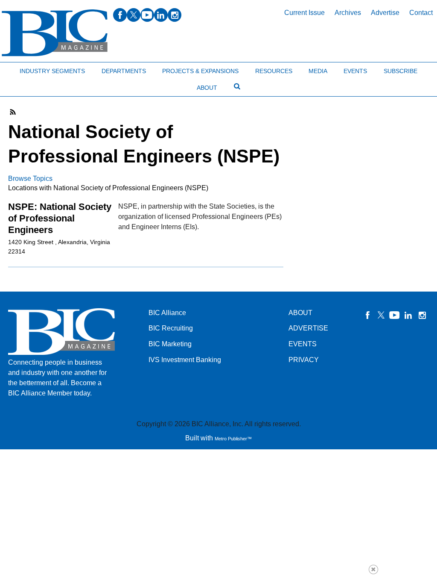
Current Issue (304, 12)
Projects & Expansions (200, 71)
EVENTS (302, 344)
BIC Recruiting (171, 328)
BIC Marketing (170, 344)
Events (355, 71)
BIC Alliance (167, 312)
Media (318, 71)
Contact (421, 12)
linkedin (161, 15)
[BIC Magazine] (54, 33)
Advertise (385, 12)
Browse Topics (30, 178)
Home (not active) (25, 69)
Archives (348, 12)
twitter (133, 15)
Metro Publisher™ (233, 438)
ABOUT (300, 312)
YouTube (395, 315)
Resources (273, 71)
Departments (124, 71)
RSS (13, 112)
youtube (147, 15)
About (207, 87)
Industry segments (52, 71)
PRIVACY (303, 359)
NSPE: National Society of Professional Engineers (59, 218)
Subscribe (400, 71)
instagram (174, 15)
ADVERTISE (308, 328)
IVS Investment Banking (185, 359)
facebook (120, 15)
